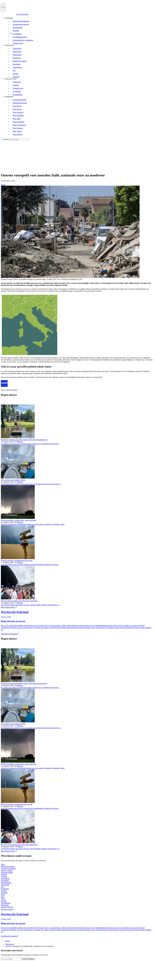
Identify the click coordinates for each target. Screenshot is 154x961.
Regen (3, 185)
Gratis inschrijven (28, 959)
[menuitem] (79, 30)
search (6, 139)
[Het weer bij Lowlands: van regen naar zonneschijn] (18, 599)
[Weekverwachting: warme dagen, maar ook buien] (18, 518)
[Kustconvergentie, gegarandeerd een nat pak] (18, 558)
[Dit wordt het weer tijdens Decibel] (18, 478)
